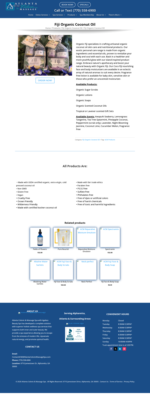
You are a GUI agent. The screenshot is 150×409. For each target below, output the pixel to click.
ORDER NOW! (45, 80)
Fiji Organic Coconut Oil (72, 28)
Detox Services (42, 15)
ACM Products (110, 140)
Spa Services (58, 15)
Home (30, 15)
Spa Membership (87, 15)
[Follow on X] (115, 349)
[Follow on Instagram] (124, 349)
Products (71, 15)
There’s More (114, 15)
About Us (100, 15)
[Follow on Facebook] (111, 349)
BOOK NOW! (67, 4)
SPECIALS (84, 4)
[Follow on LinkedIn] (120, 349)
